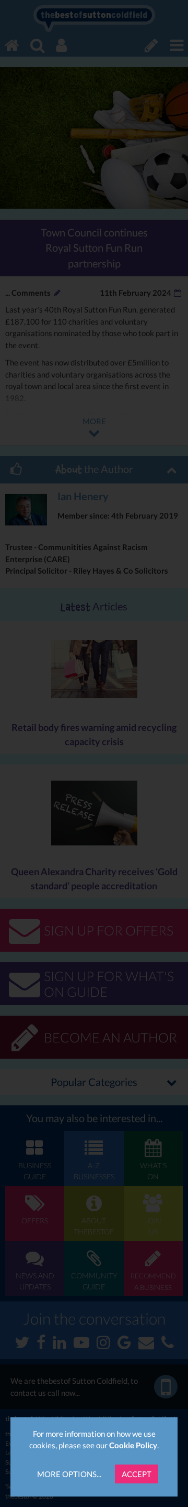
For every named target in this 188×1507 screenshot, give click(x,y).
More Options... (69, 1474)
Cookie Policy (133, 1445)
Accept (136, 1474)
